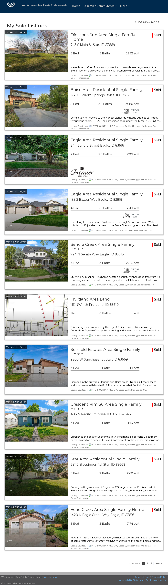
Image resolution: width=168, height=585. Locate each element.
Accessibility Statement (131, 580)
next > (158, 563)
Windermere (51, 577)
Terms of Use (142, 577)
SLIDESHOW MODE (147, 22)
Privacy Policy (159, 577)
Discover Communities (101, 8)
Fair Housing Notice (156, 580)
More (125, 8)
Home (76, 6)
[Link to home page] (11, 6)
